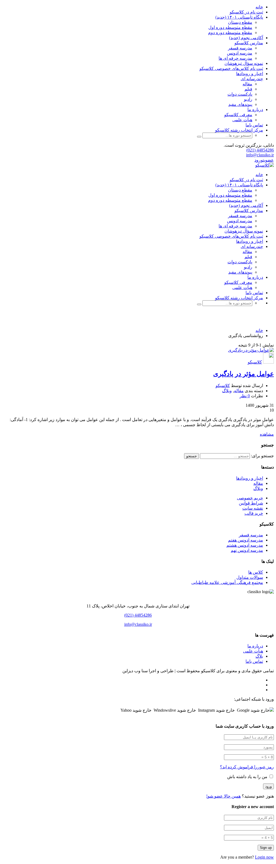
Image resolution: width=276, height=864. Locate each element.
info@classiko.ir (260, 155)
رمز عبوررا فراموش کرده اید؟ (247, 767)
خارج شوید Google (253, 710)
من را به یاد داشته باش (247, 776)
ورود (258, 160)
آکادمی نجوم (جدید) (246, 37)
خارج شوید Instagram (216, 710)
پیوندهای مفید (240, 104)
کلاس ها (255, 572)
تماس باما (254, 125)
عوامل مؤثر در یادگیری (243, 373)
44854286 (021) (260, 150)
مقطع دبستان (240, 22)
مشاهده (267, 434)
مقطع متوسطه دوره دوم (230, 32)
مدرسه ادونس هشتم (244, 545)
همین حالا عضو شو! (223, 796)
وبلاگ (227, 390)
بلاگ (259, 656)
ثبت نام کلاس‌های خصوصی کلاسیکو (231, 68)
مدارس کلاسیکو (248, 43)
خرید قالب (253, 513)
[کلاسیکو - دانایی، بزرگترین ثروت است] (264, 165)
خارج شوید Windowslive (175, 710)
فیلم (248, 89)
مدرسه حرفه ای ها (235, 58)
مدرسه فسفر (240, 48)
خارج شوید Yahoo (135, 710)
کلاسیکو (255, 362)
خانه (259, 7)
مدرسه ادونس (239, 53)
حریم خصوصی (250, 498)
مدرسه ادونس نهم (247, 550)
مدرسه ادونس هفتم (245, 540)
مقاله (247, 84)
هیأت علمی (242, 119)
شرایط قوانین (251, 503)
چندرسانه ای (252, 78)
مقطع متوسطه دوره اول (230, 27)
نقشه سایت (252, 508)
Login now (264, 857)
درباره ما (255, 109)
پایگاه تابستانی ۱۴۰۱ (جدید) (239, 17)
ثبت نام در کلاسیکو (246, 12)
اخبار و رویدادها (249, 73)
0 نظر (245, 396)
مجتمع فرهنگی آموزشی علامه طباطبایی (227, 582)
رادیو (248, 99)
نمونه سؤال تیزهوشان (244, 63)
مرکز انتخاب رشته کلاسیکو (239, 130)
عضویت (268, 160)
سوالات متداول (249, 577)
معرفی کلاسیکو (238, 114)
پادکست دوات (239, 94)
